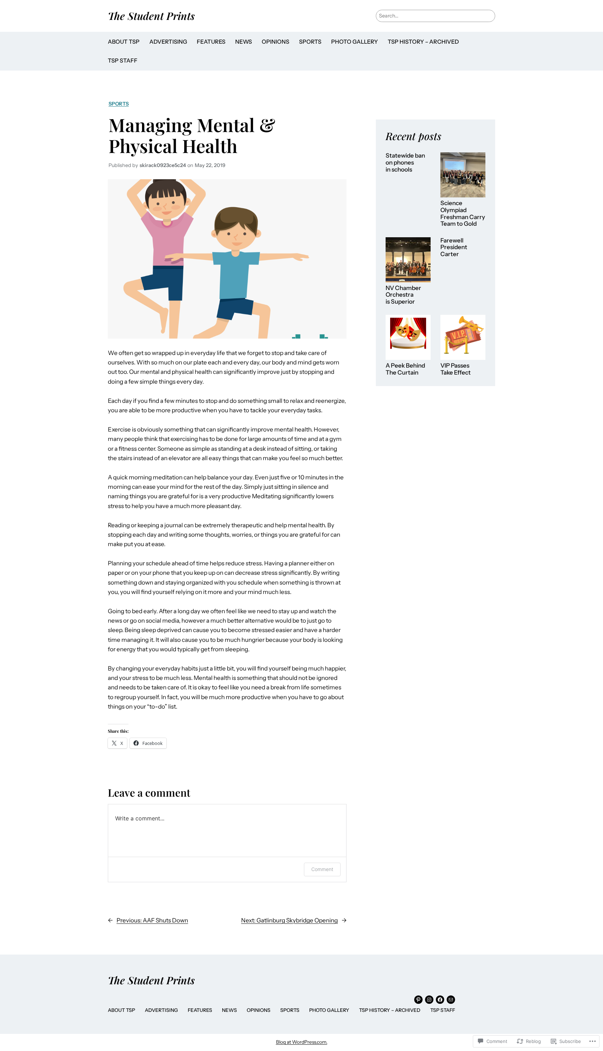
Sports (119, 104)
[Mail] (451, 999)
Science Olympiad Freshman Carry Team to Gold (462, 213)
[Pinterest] (418, 999)
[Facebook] (440, 999)
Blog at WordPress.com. (301, 1042)
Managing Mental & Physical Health (192, 135)
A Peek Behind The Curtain (405, 369)
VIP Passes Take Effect (455, 369)
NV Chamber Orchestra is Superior (403, 295)
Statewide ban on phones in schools (405, 162)
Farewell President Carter (453, 247)
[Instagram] (429, 999)
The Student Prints (151, 15)
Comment (322, 869)
